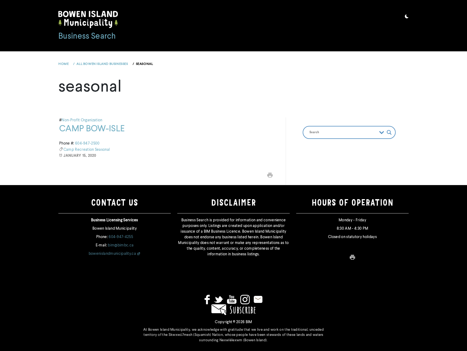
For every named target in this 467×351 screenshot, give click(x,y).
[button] (407, 17)
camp (69, 150)
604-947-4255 (121, 237)
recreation (85, 150)
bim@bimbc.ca (121, 245)
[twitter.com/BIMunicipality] (218, 299)
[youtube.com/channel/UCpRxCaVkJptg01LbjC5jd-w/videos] (231, 299)
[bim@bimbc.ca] (258, 299)
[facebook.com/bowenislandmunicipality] (207, 299)
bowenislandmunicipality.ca (112, 254)
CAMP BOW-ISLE (92, 129)
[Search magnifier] (389, 132)
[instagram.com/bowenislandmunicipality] (245, 299)
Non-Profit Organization (82, 120)
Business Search (87, 36)
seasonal (102, 150)
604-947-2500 (87, 143)
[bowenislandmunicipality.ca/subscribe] (233, 309)
